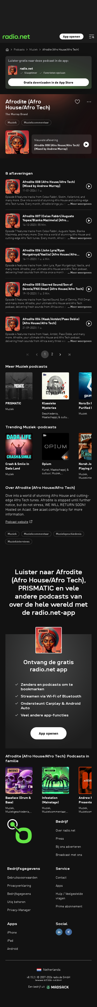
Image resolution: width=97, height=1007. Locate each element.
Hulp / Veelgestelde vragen (69, 896)
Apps (59, 885)
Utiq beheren (16, 902)
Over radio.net (65, 830)
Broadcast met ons (69, 855)
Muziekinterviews (19, 541)
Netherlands (51, 969)
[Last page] (69, 354)
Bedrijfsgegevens (19, 893)
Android (12, 948)
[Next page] (60, 354)
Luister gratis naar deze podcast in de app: (38, 60)
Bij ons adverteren (68, 846)
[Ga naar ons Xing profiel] (68, 932)
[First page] (27, 354)
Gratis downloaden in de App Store (48, 82)
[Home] (7, 49)
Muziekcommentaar (36, 122)
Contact (61, 877)
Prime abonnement (69, 906)
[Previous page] (36, 354)
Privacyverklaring (19, 885)
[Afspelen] (86, 144)
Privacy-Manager (19, 910)
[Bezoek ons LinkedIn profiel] (59, 932)
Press (60, 838)
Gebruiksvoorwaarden (22, 877)
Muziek (12, 122)
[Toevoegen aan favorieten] (77, 101)
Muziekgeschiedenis (68, 534)
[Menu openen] (91, 36)
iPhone (12, 932)
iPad (10, 940)
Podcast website (16, 522)
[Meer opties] (89, 102)
